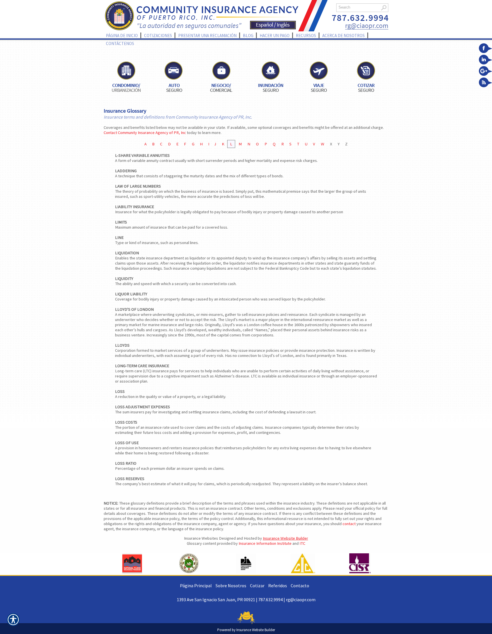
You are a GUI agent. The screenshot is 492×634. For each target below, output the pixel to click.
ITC (302, 543)
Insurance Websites (201, 538)
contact (349, 523)
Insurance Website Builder (285, 538)
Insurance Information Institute (265, 543)
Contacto (300, 585)
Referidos (277, 585)
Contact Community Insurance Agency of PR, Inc (145, 132)
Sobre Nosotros (231, 585)
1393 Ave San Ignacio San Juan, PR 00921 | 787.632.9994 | (231, 599)
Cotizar (257, 585)
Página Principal (196, 585)
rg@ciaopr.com (300, 599)
